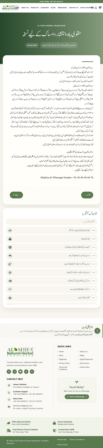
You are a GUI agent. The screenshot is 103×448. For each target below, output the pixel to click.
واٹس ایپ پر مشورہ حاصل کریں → (61, 334)
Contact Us (74, 8)
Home (17, 8)
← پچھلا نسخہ (16, 195)
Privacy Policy (64, 363)
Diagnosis (45, 8)
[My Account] (96, 8)
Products (35, 8)
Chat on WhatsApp (76, 397)
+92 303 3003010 (36, 394)
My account (84, 363)
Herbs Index (62, 8)
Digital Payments (87, 8)
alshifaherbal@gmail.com (22, 406)
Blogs (53, 8)
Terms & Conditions (77, 439)
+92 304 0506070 (20, 401)
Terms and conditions (63, 368)
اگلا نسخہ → (87, 195)
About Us (25, 8)
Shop (61, 355)
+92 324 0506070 (20, 394)
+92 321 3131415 (35, 401)
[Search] (92, 7)
